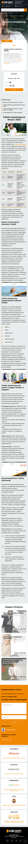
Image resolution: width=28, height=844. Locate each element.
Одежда (21, 15)
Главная (6, 15)
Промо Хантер (11, 729)
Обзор (14, 89)
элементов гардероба (20, 144)
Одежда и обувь (14, 15)
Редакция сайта (14, 835)
